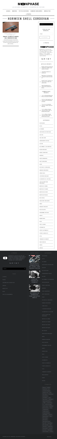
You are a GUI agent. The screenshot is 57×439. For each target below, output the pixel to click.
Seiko (51, 424)
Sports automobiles (44, 230)
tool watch (44, 429)
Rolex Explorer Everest (46, 421)
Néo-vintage (42, 197)
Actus (43, 258)
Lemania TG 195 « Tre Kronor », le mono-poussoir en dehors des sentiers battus (47, 81)
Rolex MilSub (50, 423)
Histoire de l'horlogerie (45, 167)
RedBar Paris (42, 218)
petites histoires (24, 11)
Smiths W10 (45, 426)
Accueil (8, 11)
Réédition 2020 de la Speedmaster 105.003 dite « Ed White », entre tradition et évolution (47, 67)
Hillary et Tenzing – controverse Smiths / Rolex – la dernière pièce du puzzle (47, 110)
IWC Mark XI (51, 399)
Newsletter (47, 11)
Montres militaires (44, 191)
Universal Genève (45, 431)
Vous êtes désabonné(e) (8, 294)
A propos (28, 14)
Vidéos (41, 244)
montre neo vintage (48, 404)
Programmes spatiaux (44, 212)
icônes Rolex (42, 173)
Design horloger (43, 149)
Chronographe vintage (44, 140)
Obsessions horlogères (45, 200)
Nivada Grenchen (45, 407)
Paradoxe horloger (44, 206)
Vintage (41, 247)
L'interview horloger (46, 308)
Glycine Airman (45, 395)
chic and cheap (43, 137)
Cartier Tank (45, 389)
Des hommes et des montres (45, 146)
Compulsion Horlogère (46, 390)
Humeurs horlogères (36, 11)
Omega (41, 203)
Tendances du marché (44, 239)
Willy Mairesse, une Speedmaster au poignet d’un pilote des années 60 (47, 76)
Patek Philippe (43, 209)
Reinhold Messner (45, 416)
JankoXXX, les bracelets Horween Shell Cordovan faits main (10, 37)
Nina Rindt (51, 406)
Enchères (41, 155)
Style (15, 33)
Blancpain (44, 387)
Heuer (50, 397)
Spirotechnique (45, 428)
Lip (43, 404)
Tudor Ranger (50, 429)
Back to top (49, 436)
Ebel (50, 392)
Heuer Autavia (45, 399)
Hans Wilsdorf (45, 397)
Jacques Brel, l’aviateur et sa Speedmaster (34, 280)
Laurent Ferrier (49, 402)
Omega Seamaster (46, 411)
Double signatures (44, 152)
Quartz (41, 215)
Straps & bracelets (8, 33)
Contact (4, 285)
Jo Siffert (44, 402)
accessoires (42, 123)
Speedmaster (42, 227)
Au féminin (42, 128)
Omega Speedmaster (46, 412)
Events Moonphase (43, 158)
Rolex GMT (44, 423)
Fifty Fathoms (45, 394)
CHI (48, 389)
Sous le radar (43, 224)
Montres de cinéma (44, 186)
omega (51, 407)
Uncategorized (45, 374)
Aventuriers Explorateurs (45, 131)
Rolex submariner (45, 424)
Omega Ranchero (45, 409)
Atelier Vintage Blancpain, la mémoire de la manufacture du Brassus (46, 86)
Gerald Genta (51, 394)
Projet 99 (50, 414)
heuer (41, 164)
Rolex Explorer (45, 419)
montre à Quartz (45, 406)
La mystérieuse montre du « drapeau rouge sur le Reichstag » (47, 105)
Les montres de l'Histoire (45, 178)
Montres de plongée (46, 321)
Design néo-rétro (45, 392)
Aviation (41, 134)
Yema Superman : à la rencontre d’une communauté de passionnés (47, 100)
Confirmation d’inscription (9, 282)
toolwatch (50, 428)
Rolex (41, 221)
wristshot (51, 431)
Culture (41, 143)
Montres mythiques (44, 194)
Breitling (48, 387)
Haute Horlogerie (43, 161)
